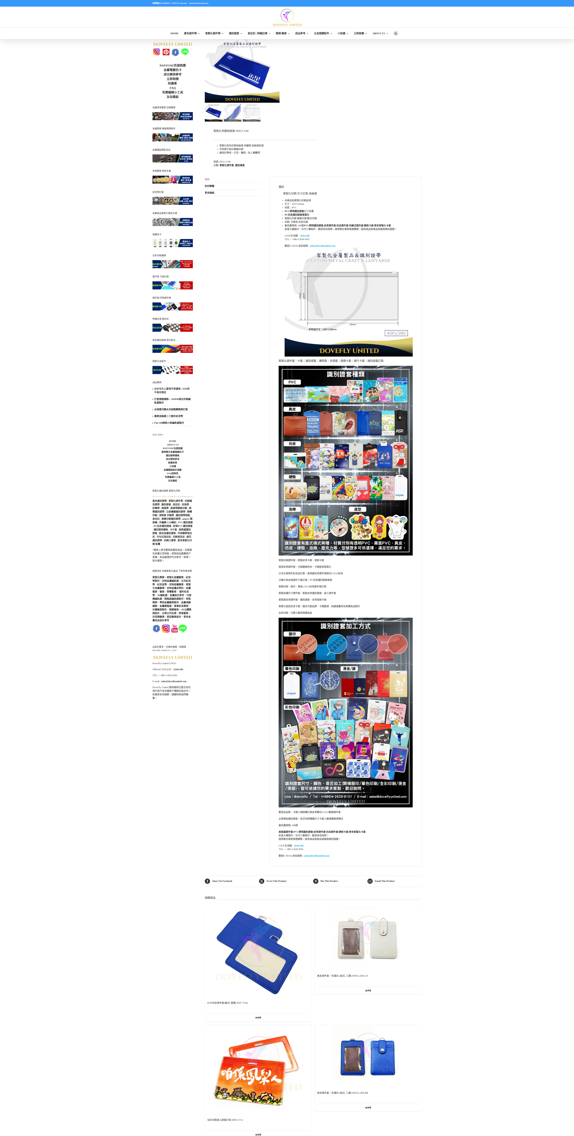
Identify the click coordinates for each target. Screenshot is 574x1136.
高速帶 (165, 508)
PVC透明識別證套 (294, 211)
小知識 (172, 466)
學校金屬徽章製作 (169, 602)
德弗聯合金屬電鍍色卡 (172, 452)
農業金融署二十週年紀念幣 (168, 416)
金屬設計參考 (177, 595)
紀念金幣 (162, 584)
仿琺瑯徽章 (158, 616)
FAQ (173, 88)
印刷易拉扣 (179, 536)
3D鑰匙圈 (162, 595)
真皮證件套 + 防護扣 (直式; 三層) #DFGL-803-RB (342, 1093)
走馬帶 (185, 504)
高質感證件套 (286, 832)
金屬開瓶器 (166, 606)
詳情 (259, 1018)
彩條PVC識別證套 (183, 526)
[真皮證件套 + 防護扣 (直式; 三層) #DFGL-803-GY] (368, 939)
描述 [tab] (207, 179)
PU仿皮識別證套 (162, 526)
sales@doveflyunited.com (198, 3)
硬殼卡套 (369, 225)
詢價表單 (172, 462)
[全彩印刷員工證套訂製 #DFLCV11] (258, 1070)
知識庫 (172, 83)
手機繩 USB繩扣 (168, 522)
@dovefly (305, 235)
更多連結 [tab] (209, 193)
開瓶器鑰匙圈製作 (174, 599)
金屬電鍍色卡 (173, 70)
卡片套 (173, 529)
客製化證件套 (227, 165)
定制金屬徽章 (176, 584)
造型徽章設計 (174, 616)
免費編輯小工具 (172, 92)
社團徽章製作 (159, 609)
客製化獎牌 (158, 577)
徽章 (162, 591)
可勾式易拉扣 (164, 536)
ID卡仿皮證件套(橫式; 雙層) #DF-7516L (227, 1003)
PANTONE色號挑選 (173, 65)
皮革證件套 (330, 225)
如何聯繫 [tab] (209, 186)
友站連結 (173, 97)
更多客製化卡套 (382, 225)
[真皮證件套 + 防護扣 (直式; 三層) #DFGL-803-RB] (368, 1056)
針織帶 (156, 508)
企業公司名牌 (169, 613)
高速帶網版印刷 (178, 508)
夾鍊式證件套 (356, 225)
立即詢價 (173, 79)
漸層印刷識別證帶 (171, 519)
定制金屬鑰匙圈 (170, 581)
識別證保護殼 (161, 529)
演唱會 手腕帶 (166, 515)
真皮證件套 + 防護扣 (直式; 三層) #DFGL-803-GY (342, 976)
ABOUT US (172, 445)
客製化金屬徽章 (175, 577)
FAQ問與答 (172, 473)
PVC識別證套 (185, 522)
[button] (396, 33)
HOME (172, 441)
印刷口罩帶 (170, 540)
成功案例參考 (173, 74)
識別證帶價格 (172, 455)
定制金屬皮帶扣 (175, 588)
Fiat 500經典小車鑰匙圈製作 (169, 423)
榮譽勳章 (171, 591)
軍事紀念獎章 (181, 606)
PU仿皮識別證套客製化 (297, 214)
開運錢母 (174, 609)
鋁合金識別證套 (167, 533)
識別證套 (240, 165)
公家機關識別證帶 (175, 511)
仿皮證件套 (342, 225)
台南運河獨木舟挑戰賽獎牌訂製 (171, 409)
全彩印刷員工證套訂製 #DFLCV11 (225, 1120)
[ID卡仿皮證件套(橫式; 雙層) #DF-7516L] (258, 953)
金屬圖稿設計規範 (173, 470)
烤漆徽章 (183, 613)
